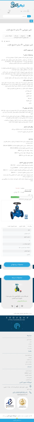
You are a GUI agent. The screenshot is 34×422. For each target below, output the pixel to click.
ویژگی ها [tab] (30, 226)
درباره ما (30, 346)
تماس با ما (30, 348)
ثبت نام (25, 11)
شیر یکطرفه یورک (28, 355)
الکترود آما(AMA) (28, 373)
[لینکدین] (20, 318)
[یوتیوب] (24, 318)
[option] (17, 210)
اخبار (31, 342)
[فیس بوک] (6, 318)
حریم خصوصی (29, 380)
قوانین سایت (29, 377)
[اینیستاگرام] (13, 318)
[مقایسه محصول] (17, 306)
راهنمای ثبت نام (28, 364)
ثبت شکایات (29, 360)
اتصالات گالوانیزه (28, 375)
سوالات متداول (29, 362)
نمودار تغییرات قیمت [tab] (12, 226)
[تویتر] (17, 318)
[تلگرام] (27, 318)
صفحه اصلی (29, 339)
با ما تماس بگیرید (17, 420)
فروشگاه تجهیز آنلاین (11, 416)
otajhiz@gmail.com (22, 395)
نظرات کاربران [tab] (22, 226)
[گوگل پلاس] (10, 318)
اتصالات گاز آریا (29, 371)
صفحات (30, 344)
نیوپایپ (30, 357)
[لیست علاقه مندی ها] (2, 41)
